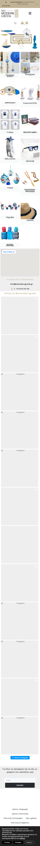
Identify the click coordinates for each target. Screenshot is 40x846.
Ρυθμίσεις (29, 842)
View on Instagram (21, 758)
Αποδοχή (7, 842)
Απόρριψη (18, 842)
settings (22, 838)
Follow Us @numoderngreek (20, 293)
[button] (30, 13)
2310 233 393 (6, 6)
